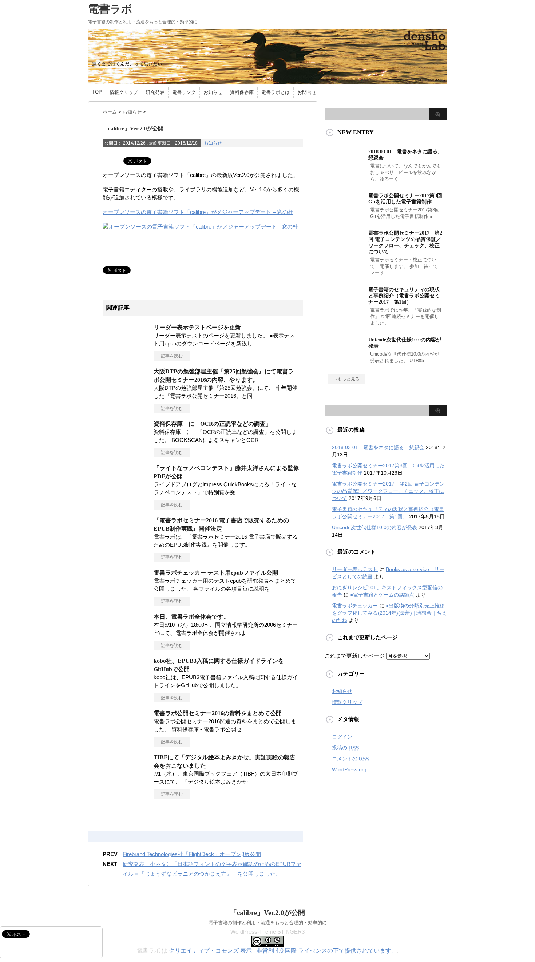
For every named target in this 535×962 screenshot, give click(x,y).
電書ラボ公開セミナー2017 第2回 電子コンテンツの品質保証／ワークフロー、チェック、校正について (388, 491)
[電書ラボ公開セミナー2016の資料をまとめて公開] (126, 746)
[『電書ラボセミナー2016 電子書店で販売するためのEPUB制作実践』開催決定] (126, 553)
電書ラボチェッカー (355, 606)
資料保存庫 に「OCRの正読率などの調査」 (213, 424)
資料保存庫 (242, 92)
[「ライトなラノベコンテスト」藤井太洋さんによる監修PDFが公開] (126, 501)
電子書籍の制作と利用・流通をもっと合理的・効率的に (268, 922)
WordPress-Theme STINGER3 (267, 932)
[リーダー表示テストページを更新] (126, 360)
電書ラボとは (275, 92)
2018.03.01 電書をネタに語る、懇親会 (378, 447)
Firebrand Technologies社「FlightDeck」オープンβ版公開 (192, 854)
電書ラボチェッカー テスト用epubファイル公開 (216, 573)
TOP (97, 92)
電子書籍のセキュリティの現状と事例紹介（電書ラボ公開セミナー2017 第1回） (404, 296)
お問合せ (306, 92)
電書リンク (184, 92)
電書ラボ (110, 9)
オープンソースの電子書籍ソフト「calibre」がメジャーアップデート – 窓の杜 (198, 212)
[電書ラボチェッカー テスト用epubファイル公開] (126, 606)
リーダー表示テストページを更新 (197, 327)
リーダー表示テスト (355, 569)
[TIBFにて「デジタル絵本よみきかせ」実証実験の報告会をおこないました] (126, 790)
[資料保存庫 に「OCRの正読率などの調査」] (126, 457)
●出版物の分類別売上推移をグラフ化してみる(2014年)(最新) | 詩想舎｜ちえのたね (389, 613)
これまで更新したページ (355, 656)
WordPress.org (349, 769)
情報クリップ (124, 92)
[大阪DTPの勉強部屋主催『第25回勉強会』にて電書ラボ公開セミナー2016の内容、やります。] (126, 404)
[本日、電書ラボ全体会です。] (126, 650)
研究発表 (155, 92)
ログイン (342, 737)
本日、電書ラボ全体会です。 (191, 617)
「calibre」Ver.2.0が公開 (267, 913)
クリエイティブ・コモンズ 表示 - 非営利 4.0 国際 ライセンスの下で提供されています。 (283, 950)
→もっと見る (346, 378)
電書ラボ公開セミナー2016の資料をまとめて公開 (218, 713)
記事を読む (172, 356)
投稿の (345, 748)
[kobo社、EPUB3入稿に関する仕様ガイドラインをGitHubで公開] (126, 694)
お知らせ (212, 92)
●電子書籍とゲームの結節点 (382, 595)
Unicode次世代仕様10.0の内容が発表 (374, 527)
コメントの (350, 758)
